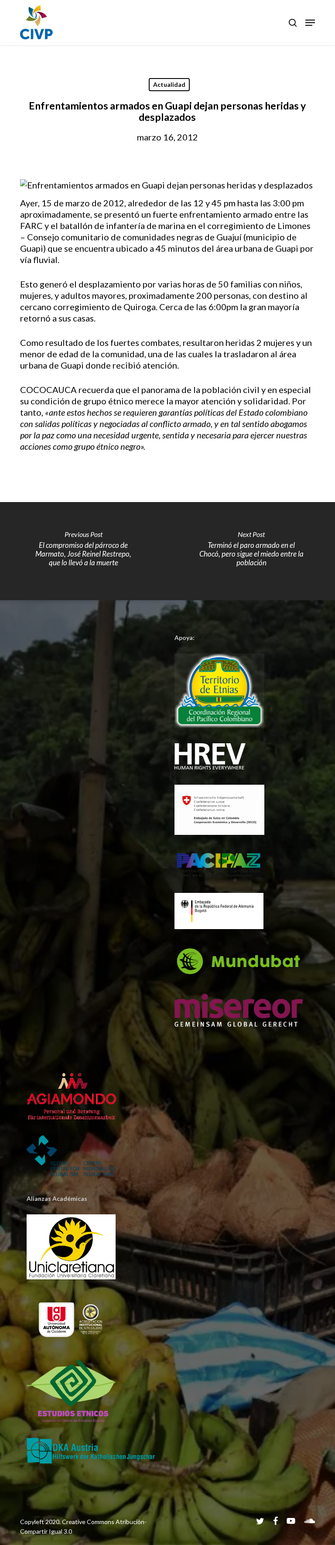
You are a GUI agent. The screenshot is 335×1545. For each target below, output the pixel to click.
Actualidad (169, 84)
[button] (310, 22)
